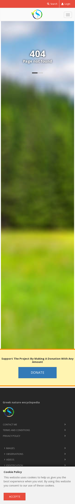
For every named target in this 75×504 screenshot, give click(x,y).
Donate (37, 372)
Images (10, 448)
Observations (14, 454)
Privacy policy (11, 435)
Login (67, 3)
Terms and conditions (16, 430)
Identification (14, 465)
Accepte (14, 496)
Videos (10, 459)
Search (53, 3)
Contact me (10, 424)
